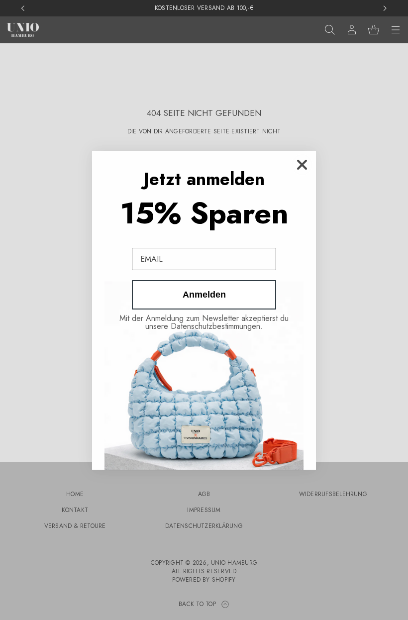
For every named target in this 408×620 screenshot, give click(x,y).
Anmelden (204, 295)
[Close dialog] (302, 165)
